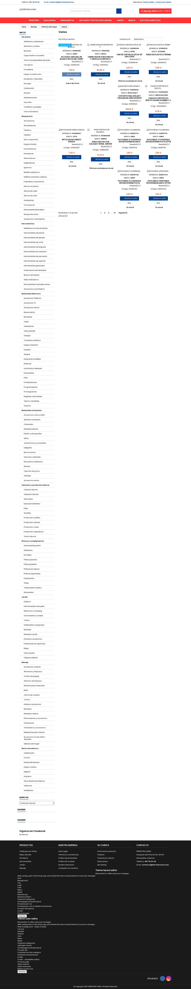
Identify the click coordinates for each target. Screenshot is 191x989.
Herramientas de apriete (34, 237)
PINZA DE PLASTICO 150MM (158, 54)
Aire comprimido (31, 139)
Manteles (28, 709)
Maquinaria (50, 20)
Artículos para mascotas (34, 685)
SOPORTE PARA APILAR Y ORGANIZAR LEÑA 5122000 (129, 97)
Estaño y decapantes (33, 433)
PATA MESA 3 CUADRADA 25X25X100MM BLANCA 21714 (129, 141)
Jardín (120, 20)
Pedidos (100, 854)
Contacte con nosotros (68, 868)
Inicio (22, 32)
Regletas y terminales (33, 396)
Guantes (27, 513)
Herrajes (27, 83)
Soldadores (29, 200)
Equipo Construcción (32, 74)
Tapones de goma (32, 471)
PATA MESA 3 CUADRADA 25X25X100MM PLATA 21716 (158, 140)
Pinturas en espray (31, 569)
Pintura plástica (30, 564)
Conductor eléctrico (32, 340)
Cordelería (28, 69)
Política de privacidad (67, 858)
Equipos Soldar (30, 144)
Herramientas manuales (34, 606)
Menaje (131, 20)
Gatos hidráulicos (31, 279)
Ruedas (27, 93)
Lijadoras (27, 167)
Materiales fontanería (32, 410)
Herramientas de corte (33, 242)
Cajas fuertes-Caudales (34, 55)
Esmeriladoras (30, 149)
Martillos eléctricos (32, 172)
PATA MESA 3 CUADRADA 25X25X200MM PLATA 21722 (129, 183)
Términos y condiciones (68, 854)
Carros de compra (32, 695)
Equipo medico (30, 767)
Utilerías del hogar (31, 744)
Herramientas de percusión (35, 256)
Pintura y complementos (33, 541)
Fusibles (27, 349)
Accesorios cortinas (32, 667)
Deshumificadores (31, 762)
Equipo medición (31, 345)
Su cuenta (103, 845)
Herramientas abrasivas (34, 233)
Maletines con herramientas (36, 228)
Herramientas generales (34, 265)
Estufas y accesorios (32, 704)
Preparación (29, 578)
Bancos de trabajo (31, 275)
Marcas (23, 797)
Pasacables (29, 373)
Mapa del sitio (25, 854)
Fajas (26, 508)
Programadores (31, 387)
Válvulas (27, 476)
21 (115, 213)
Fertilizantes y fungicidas (34, 625)
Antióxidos (28, 550)
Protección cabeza (32, 522)
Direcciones (102, 861)
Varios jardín (29, 653)
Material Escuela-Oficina (34, 732)
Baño (26, 690)
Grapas (27, 354)
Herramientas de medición (35, 251)
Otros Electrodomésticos (34, 781)
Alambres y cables (32, 46)
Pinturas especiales (32, 573)
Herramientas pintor (32, 545)
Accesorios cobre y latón (34, 415)
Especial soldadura (32, 503)
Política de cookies (66, 861)
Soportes (28, 102)
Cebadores (29, 326)
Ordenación (29, 88)
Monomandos (30, 452)
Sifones (27, 466)
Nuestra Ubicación (66, 865)
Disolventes (29, 592)
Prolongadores (30, 391)
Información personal (106, 851)
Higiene (27, 771)
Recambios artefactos (33, 461)
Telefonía (28, 785)
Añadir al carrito (72, 74)
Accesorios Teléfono (32, 298)
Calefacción (29, 753)
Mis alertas (102, 865)
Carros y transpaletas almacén (37, 60)
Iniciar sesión (148, 2)
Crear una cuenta (163, 2)
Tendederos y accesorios (35, 727)
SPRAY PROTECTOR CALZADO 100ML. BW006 (100, 143)
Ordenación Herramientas (35, 270)
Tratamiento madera (33, 587)
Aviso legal (63, 851)
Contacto (142, 845)
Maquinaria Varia (31, 214)
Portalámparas (30, 382)
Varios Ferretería (31, 111)
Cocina (27, 699)
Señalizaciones (30, 97)
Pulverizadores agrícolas (34, 643)
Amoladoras (29, 121)
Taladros (27, 130)
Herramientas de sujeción (35, 261)
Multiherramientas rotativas (35, 177)
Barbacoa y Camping (33, 611)
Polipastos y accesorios (34, 181)
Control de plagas (31, 676)
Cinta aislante (29, 331)
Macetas (27, 629)
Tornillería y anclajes (32, 107)
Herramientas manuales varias (37, 284)
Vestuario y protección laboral (95, 20)
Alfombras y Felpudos (33, 671)
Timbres (27, 406)
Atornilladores (30, 125)
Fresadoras (29, 153)
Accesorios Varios (31, 307)
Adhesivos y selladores (33, 41)
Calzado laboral (31, 489)
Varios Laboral (30, 536)
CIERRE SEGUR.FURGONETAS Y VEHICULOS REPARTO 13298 (100, 59)
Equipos (27, 601)
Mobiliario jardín (30, 634)
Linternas (27, 363)
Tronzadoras (29, 205)
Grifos (26, 438)
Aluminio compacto (32, 419)
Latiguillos (28, 447)
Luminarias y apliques (33, 368)
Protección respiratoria (33, 531)
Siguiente (123, 213)
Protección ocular (31, 527)
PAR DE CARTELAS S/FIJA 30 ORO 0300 (129, 55)
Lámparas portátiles (32, 359)
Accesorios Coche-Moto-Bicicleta (35, 738)
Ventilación (28, 790)
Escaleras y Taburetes (33, 79)
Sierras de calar (30, 191)
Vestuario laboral (31, 494)
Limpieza (27, 776)
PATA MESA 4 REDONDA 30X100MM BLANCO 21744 (158, 182)
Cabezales (28, 424)
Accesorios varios (31, 480)
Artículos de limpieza (33, 681)
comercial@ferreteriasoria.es (61, 2)
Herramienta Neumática (34, 209)
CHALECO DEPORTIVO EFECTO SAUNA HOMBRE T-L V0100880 (158, 100)
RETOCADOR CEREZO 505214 (71, 140)
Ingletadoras (29, 163)
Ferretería (34, 20)
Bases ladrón (29, 312)
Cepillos (27, 135)
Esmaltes (27, 555)
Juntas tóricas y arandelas (35, 443)
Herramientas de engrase (35, 247)
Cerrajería (28, 65)
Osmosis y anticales (32, 457)
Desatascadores (31, 429)
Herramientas (67, 20)
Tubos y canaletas (31, 401)
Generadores (29, 158)
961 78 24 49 (34, 2)
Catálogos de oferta (28, 851)
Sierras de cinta (30, 195)
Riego (26, 648)
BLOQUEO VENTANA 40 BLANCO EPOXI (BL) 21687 (71, 58)
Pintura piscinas (30, 559)
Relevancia (148, 39)
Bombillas (28, 317)
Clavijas (27, 335)
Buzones (27, 51)
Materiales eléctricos (31, 293)
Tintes (26, 583)
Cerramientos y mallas (33, 615)
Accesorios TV (30, 303)
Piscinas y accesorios (33, 639)
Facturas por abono (105, 858)
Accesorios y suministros (34, 219)
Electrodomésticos (150, 20)
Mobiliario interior (31, 713)
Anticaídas (28, 499)
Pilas (26, 377)
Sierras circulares (31, 186)
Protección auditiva (32, 517)
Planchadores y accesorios (35, 718)
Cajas (26, 321)
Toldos (26, 620)
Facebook (23, 834)
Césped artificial (31, 657)
